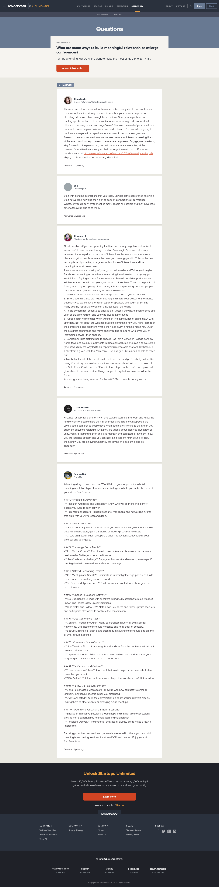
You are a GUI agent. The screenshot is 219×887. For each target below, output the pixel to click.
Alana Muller (80, 99)
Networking (63, 42)
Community (137, 6)
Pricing (109, 6)
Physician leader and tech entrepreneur (92, 239)
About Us (101, 834)
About (169, 6)
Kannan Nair (80, 474)
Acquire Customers (48, 834)
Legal (129, 825)
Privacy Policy (132, 834)
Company (102, 825)
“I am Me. (78, 477)
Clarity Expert (80, 188)
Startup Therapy (76, 830)
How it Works (83, 6)
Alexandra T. (80, 236)
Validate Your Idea (47, 830)
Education (122, 6)
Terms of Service (133, 830)
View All (43, 839)
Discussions (102, 14)
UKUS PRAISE (81, 407)
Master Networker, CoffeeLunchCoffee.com (93, 102)
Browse (98, 6)
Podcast (118, 14)
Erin (76, 185)
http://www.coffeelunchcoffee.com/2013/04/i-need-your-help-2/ (118, 153)
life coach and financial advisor (87, 410)
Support (180, 6)
